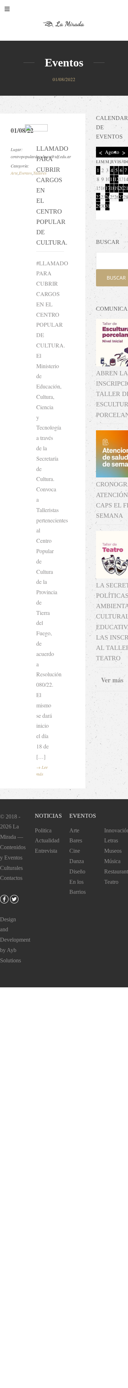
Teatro (111, 882)
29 (98, 205)
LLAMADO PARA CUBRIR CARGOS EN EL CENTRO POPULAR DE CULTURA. (45, 195)
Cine (74, 851)
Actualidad (47, 840)
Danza (76, 861)
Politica (43, 830)
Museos (113, 851)
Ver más (112, 680)
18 (112, 188)
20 (121, 188)
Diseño (77, 871)
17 (107, 188)
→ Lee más (42, 770)
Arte (14, 173)
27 (121, 197)
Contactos (11, 878)
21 (125, 188)
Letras (111, 840)
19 (116, 188)
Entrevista (46, 851)
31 (107, 205)
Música (112, 861)
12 (116, 179)
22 (98, 197)
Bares (75, 840)
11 (112, 179)
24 (107, 197)
